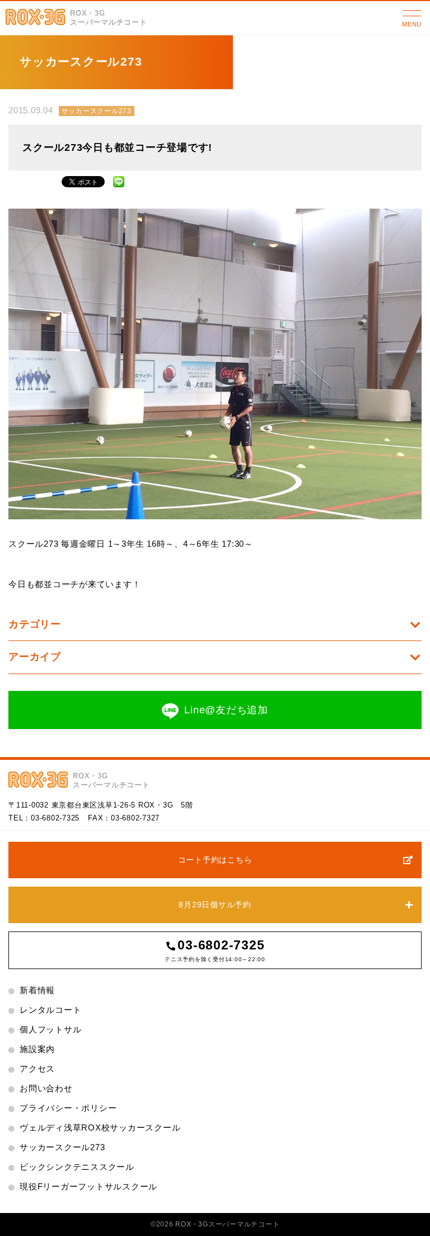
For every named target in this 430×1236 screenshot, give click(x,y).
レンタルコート (50, 1009)
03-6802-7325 (55, 818)
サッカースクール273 (97, 111)
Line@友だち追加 (226, 710)
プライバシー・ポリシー (68, 1108)
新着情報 (37, 990)
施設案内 (37, 1049)
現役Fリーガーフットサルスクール (88, 1186)
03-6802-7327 (135, 818)
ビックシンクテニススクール (77, 1167)
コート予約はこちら (215, 859)
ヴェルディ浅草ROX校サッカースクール (100, 1127)
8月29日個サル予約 (215, 904)
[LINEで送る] (118, 180)
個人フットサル (50, 1029)
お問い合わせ (46, 1088)
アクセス (37, 1068)
